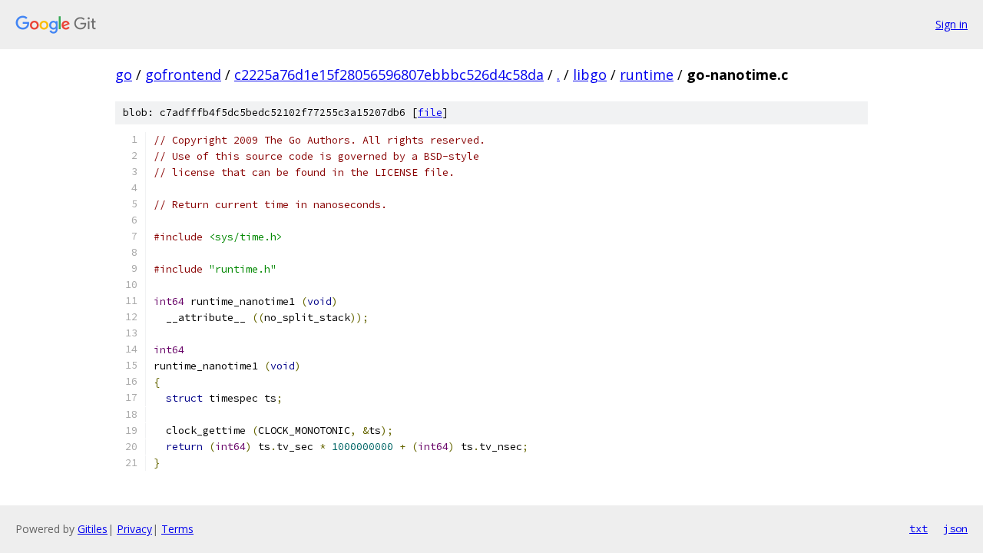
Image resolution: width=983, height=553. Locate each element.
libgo (590, 74)
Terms (177, 529)
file (430, 112)
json (955, 528)
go (123, 74)
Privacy (134, 529)
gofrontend (183, 74)
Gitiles (93, 529)
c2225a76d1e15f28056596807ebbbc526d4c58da (389, 74)
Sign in (951, 24)
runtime (647, 74)
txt (918, 528)
